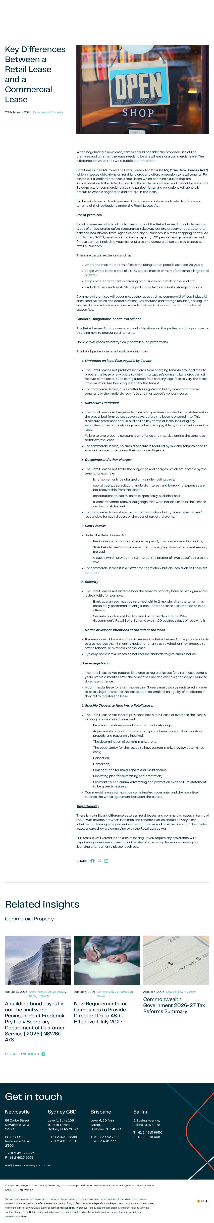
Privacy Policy (145, 1186)
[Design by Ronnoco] (202, 1201)
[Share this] (92, 860)
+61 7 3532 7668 (106, 1137)
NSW (32, 996)
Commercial (41, 112)
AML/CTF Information (19, 1190)
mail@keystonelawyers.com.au (28, 1165)
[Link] (198, 1201)
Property (57, 112)
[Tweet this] (99, 860)
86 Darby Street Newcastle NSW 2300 (17, 1125)
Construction (56, 992)
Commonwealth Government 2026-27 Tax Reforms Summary (174, 1006)
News (101, 996)
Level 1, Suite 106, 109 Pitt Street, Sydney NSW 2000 (63, 1125)
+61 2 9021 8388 (64, 1137)
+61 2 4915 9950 (21, 1153)
